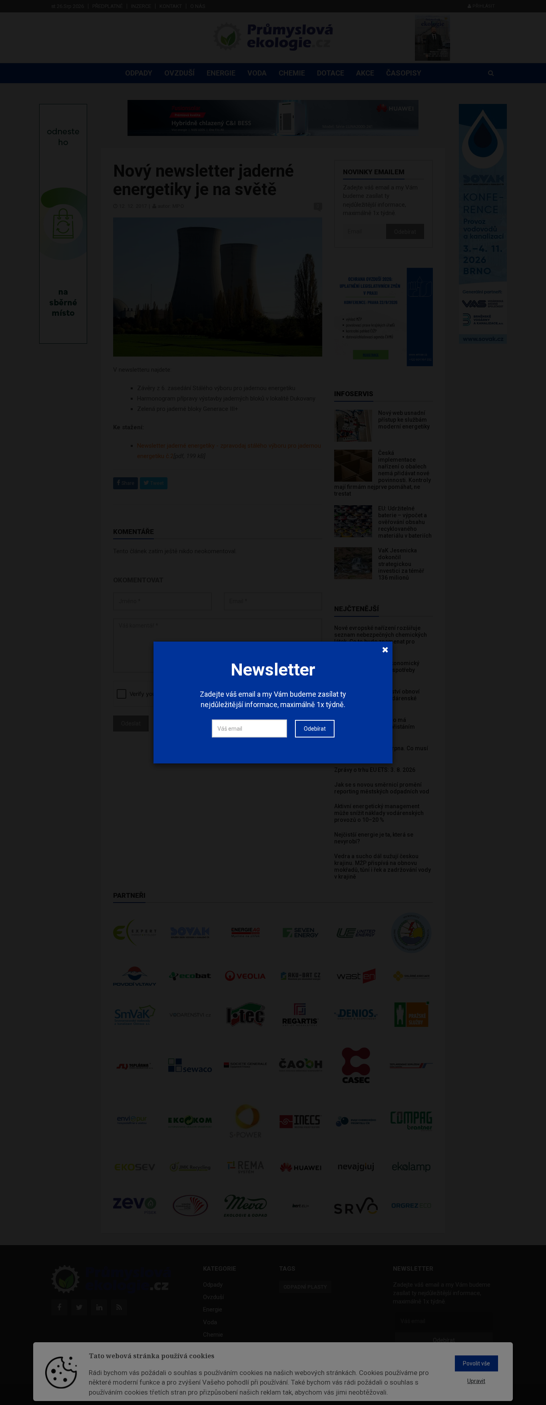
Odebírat (315, 728)
